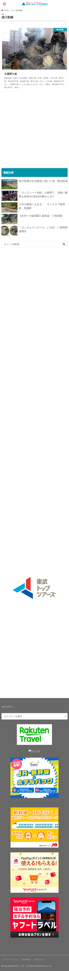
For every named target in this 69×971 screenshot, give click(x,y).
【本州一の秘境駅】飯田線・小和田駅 (40, 215)
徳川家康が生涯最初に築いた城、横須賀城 (43, 180)
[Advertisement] (34, 129)
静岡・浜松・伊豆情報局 (25, 966)
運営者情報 (26, 960)
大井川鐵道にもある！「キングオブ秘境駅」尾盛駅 (42, 206)
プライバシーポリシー (11, 960)
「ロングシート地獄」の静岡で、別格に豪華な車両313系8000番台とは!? (43, 194)
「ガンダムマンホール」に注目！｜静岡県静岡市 (43, 229)
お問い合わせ (38, 960)
